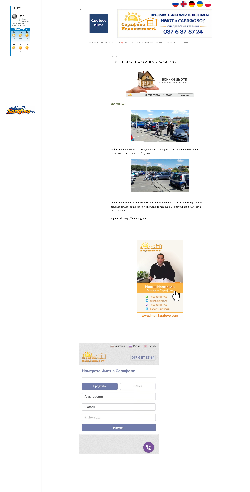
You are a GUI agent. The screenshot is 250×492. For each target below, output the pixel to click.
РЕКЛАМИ (182, 42)
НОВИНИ (94, 42)
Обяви (171, 42)
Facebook (137, 42)
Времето (160, 42)
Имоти (149, 42)
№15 (127, 42)
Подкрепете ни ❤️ (112, 42)
